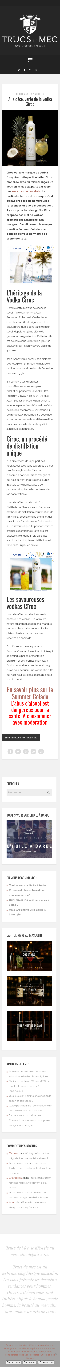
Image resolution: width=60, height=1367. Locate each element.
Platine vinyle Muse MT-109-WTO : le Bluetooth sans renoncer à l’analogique (29, 1086)
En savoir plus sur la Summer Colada (30, 693)
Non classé (23, 94)
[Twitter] (18, 69)
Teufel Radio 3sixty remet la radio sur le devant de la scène (30, 1168)
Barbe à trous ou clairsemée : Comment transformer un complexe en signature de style (29, 1120)
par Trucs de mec (29, 737)
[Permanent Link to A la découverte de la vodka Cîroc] (30, 165)
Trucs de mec (16, 1163)
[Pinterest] (30, 69)
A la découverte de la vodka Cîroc (30, 101)
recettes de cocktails (26, 191)
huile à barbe (38, 885)
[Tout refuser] (56, 1354)
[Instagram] (36, 69)
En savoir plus (46, 1362)
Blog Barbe (37, 909)
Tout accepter (13, 1362)
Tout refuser (29, 1362)
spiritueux (37, 94)
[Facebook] (24, 69)
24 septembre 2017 (13, 737)
